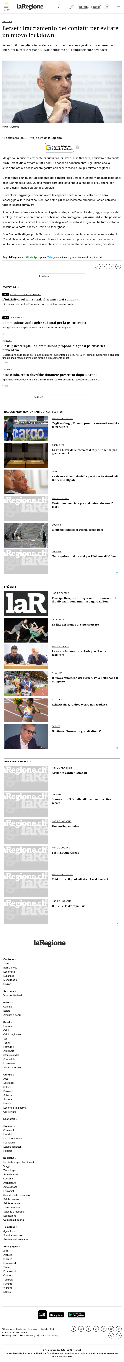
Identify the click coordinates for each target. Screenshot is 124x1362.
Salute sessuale (11, 1203)
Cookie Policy (28, 1335)
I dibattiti (7, 1150)
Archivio (7, 1254)
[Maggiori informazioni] (77, 147)
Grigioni (7, 983)
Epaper (96, 6)
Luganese (8, 975)
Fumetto (7, 1283)
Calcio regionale (12, 1034)
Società (7, 1099)
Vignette (7, 1287)
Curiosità (8, 1178)
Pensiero (8, 1091)
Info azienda (10, 1263)
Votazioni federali (12, 995)
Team (6, 1267)
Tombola (8, 1279)
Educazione (9, 1215)
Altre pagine (11, 1246)
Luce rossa (9, 1063)
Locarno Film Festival (14, 1107)
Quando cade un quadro (16, 1195)
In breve (7, 1258)
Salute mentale (11, 1199)
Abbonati (83, 6)
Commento (9, 1130)
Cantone (8, 959)
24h (5, 1250)
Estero (7, 1002)
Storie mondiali (11, 1055)
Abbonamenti (8, 1329)
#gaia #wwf (9, 1231)
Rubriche (9, 1157)
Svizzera (9, 991)
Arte (5, 1078)
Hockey (7, 1026)
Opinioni (8, 1126)
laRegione (55, 137)
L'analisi (7, 1134)
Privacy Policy (11, 1335)
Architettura (9, 1182)
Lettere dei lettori (12, 1146)
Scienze (7, 1095)
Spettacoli (8, 1082)
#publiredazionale (13, 1235)
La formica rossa (12, 1138)
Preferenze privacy (48, 1335)
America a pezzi (12, 1014)
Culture (8, 1074)
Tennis (7, 1042)
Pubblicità (6, 1332)
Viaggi (6, 1166)
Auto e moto (10, 1186)
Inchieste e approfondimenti (18, 1162)
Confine (7, 1006)
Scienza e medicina (13, 1211)
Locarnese (9, 971)
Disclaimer (21, 1329)
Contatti (44, 1329)
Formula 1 (8, 1046)
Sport (7, 1022)
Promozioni (9, 1271)
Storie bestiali (10, 1174)
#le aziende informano (15, 1239)
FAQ (52, 1329)
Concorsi (8, 1275)
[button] (73, 1329)
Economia (9, 1118)
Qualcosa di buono (13, 1219)
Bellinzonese (10, 967)
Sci (5, 1038)
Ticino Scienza (11, 1207)
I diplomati (8, 1190)
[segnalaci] (72, 7)
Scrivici (7, 1291)
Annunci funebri (20, 1332)
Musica (7, 1103)
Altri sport (8, 1050)
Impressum (33, 1329)
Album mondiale (12, 1067)
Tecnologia (9, 1170)
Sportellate (9, 1059)
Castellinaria (9, 1111)
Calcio (6, 1030)
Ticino (6, 963)
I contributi (9, 1142)
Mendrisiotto (10, 979)
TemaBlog (9, 1226)
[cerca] (60, 7)
